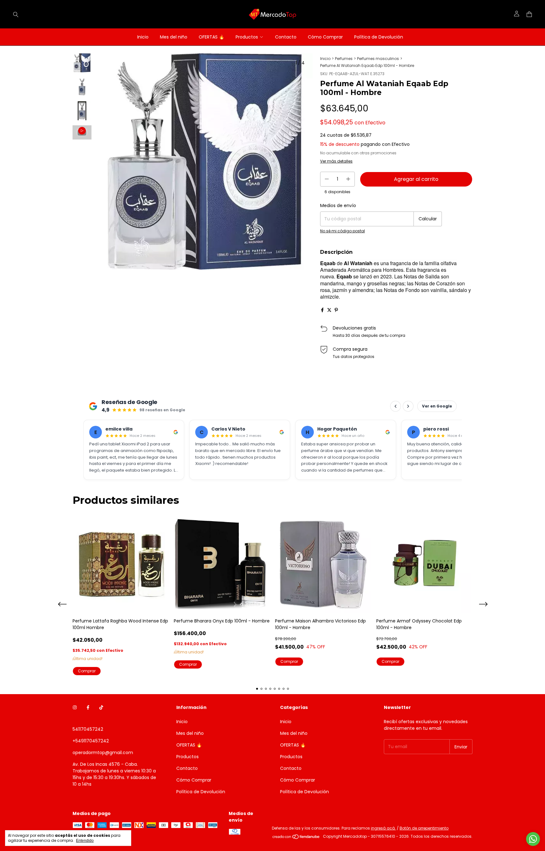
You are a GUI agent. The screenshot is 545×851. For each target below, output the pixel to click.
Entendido (85, 840)
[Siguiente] (86, 222)
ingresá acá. (383, 828)
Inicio (143, 37)
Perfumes (344, 58)
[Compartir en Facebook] (322, 310)
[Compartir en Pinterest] (336, 310)
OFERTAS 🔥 (211, 37)
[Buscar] (16, 14)
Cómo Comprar (325, 37)
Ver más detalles (336, 161)
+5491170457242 (91, 741)
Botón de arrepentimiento (424, 828)
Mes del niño (173, 37)
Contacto (285, 37)
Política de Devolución (378, 37)
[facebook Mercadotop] (88, 707)
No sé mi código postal (342, 231)
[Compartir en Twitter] (329, 310)
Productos (247, 37)
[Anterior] (78, 222)
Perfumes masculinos (378, 58)
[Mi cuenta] (516, 14)
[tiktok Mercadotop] (101, 707)
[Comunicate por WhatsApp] (533, 839)
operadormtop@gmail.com (103, 752)
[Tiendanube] (296, 838)
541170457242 (88, 729)
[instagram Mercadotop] (75, 707)
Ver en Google (437, 406)
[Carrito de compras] (529, 14)
